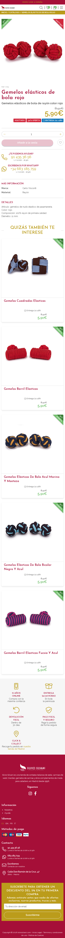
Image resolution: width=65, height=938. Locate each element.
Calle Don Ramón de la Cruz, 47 (24, 873)
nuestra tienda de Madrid (19, 747)
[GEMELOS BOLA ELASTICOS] (32, 49)
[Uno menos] (4, 134)
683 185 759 (21, 856)
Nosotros (8, 810)
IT (15, 823)
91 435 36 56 (21, 849)
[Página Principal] (8, 7)
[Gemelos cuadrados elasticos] (32, 265)
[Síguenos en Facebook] (35, 793)
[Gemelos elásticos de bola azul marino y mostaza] (32, 441)
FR (11, 823)
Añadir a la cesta (27, 142)
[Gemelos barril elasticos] (32, 353)
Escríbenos (16, 865)
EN (7, 823)
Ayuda (7, 813)
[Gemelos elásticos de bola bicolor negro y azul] (32, 529)
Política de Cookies (36, 935)
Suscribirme (32, 915)
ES (3, 823)
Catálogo (14, 12)
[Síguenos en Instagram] (30, 793)
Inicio (4, 12)
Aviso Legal (37, 932)
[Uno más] (60, 134)
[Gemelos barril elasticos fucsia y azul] (32, 617)
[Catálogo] (61, 7)
